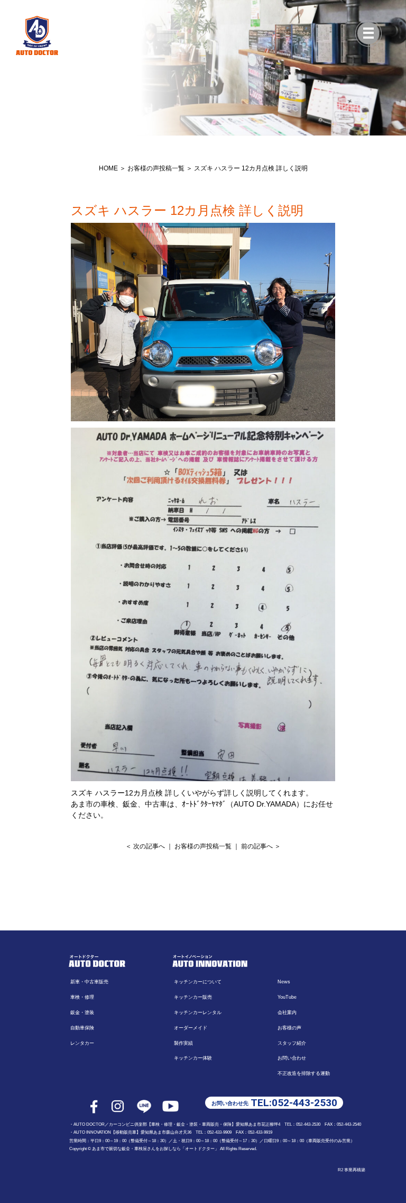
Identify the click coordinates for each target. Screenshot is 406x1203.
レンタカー (82, 1043)
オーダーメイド (190, 1027)
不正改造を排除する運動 (304, 1073)
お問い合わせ (292, 1058)
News (284, 981)
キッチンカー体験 (193, 1058)
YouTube (287, 997)
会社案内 (287, 1012)
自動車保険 (82, 1027)
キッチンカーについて (198, 981)
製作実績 (183, 1043)
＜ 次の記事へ (145, 846)
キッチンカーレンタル (198, 1012)
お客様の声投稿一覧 (155, 168)
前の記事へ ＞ (261, 846)
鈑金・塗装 (82, 1012)
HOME (108, 168)
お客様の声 (289, 1027)
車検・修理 (82, 997)
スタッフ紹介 (292, 1043)
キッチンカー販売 (193, 997)
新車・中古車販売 (89, 981)
